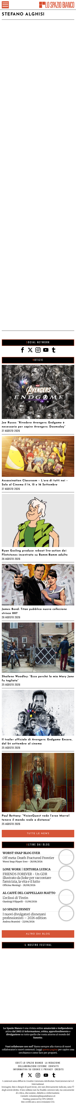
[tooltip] (22, 350)
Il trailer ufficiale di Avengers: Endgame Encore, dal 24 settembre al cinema (37, 741)
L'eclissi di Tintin (15, 898)
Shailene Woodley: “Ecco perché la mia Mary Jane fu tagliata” (38, 678)
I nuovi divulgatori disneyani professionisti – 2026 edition (24, 916)
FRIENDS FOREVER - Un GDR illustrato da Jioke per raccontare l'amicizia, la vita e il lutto (27, 878)
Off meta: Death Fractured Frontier (28, 858)
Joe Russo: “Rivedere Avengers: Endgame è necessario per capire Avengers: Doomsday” (33, 424)
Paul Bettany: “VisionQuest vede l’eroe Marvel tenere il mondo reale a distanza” (35, 817)
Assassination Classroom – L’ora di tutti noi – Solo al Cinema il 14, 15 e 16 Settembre (35, 482)
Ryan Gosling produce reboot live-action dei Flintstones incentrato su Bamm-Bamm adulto (35, 552)
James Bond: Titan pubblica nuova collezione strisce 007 (34, 611)
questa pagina (50, 1049)
